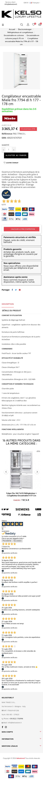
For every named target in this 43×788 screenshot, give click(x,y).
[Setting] (28, 24)
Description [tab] (8, 304)
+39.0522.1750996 (16, 718)
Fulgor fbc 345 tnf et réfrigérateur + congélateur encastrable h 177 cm (21, 494)
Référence (7, 134)
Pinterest (20, 290)
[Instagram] (6, 727)
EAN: (4, 138)
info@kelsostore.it (11, 4)
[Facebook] (2, 727)
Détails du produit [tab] (11, 310)
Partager (12, 290)
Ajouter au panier (16, 155)
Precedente (7, 541)
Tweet (16, 290)
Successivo (18, 541)
